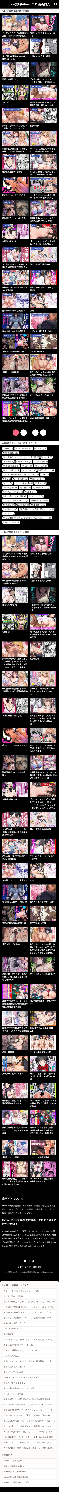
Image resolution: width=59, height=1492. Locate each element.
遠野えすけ (7, 294)
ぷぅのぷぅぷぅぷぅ (13, 492)
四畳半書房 (23, 505)
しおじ (34, 63)
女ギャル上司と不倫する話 (40, 315)
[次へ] (43, 432)
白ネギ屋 (9, 514)
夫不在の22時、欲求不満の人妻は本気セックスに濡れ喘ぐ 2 (29, 1448)
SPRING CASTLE (9, 156)
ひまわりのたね (36, 335)
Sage (33, 225)
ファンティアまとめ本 (13, 1372)
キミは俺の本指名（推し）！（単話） (20, 1345)
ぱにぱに (26, 488)
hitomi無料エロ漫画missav (15, 1472)
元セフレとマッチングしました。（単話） (22, 1291)
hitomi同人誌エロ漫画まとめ (16, 1477)
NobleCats (7, 17)
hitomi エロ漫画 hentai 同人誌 (16, 1482)
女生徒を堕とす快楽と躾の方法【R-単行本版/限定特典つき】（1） (30, 1399)
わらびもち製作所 (37, 17)
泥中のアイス (36, 40)
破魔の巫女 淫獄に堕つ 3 (14, 1323)
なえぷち (41, 483)
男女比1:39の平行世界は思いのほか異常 (21, 474)
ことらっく (35, 156)
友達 (33, 294)
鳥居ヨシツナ (8, 179)
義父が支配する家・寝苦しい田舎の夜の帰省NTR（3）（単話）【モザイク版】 (30, 1421)
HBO (5, 63)
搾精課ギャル (10, 509)
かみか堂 (6, 271)
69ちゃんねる (8, 402)
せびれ (34, 356)
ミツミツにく (36, 496)
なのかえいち (36, 132)
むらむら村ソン (11, 470)
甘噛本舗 (9, 462)
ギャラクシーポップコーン (12, 109)
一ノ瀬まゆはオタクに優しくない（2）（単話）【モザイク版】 (30, 1432)
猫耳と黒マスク (46, 470)
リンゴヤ (6, 356)
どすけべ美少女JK (24, 483)
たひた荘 (6, 225)
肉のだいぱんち (11, 522)
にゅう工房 (41, 466)
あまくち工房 (36, 271)
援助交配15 (8, 1334)
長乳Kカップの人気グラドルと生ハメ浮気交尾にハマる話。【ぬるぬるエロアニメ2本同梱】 (30, 1340)
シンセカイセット (37, 248)
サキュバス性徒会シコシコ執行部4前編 (20, 1350)
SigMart (6, 40)
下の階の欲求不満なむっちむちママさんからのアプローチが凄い (30, 1312)
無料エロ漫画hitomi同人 (14, 1466)
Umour (8, 448)
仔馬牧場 (9, 505)
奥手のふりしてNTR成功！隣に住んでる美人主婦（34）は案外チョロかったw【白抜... (30, 1443)
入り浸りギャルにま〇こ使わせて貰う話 (21, 457)
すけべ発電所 (41, 462)
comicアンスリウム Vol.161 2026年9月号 (21, 1377)
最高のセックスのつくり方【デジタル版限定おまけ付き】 (29, 1318)
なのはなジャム (24, 448)
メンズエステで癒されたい (16, 500)
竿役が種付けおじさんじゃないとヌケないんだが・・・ (27, 518)
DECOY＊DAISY (11, 1329)
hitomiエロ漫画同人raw (13, 1461)
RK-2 (7, 479)
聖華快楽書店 (11, 453)
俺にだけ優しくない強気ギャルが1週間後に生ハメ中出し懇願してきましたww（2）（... (30, 1426)
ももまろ (31, 492)
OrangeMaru (8, 86)
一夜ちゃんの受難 (39, 500)
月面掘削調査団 (11, 466)
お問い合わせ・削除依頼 (29, 1267)
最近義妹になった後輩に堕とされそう (37, 509)
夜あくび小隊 (36, 402)
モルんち (34, 109)
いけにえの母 (20, 479)
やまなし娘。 (29, 470)
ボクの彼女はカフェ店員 (15, 496)
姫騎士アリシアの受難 (11, 379)
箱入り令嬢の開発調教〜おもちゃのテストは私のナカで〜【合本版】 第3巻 (30, 1405)
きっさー (27, 466)
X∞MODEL (35, 202)
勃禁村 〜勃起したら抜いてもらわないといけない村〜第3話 (29, 1302)
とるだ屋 (47, 457)
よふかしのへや (36, 379)
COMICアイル (24, 462)
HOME (31, 1260)
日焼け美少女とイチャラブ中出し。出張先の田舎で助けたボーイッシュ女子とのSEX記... (30, 1415)
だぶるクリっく (9, 248)
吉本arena (7, 202)
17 (35, 432)
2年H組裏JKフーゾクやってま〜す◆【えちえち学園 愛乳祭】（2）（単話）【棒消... (30, 1437)
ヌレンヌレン (8, 335)
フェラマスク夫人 (11, 1356)
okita (45, 474)
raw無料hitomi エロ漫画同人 (30, 4)
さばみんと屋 (37, 479)
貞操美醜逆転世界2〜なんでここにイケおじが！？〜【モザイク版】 (30, 1410)
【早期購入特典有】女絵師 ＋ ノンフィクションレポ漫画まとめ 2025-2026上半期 (30, 1307)
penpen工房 (8, 315)
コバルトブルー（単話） (14, 1296)
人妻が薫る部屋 (36, 86)
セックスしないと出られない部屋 (42, 179)
